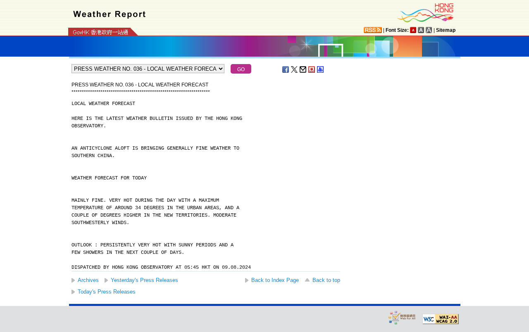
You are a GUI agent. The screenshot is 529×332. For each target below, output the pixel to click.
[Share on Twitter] (294, 69)
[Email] (303, 69)
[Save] (312, 69)
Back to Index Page (275, 280)
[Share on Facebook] (286, 69)
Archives (88, 280)
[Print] (320, 69)
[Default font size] (413, 30)
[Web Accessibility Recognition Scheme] (402, 317)
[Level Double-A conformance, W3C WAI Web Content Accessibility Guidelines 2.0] (440, 319)
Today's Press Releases (107, 292)
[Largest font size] (429, 30)
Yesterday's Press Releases (144, 280)
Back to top (326, 280)
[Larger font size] (421, 30)
